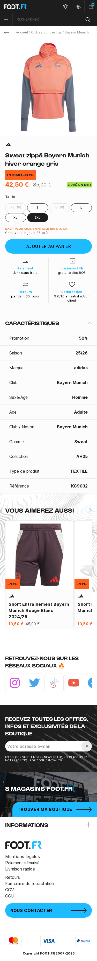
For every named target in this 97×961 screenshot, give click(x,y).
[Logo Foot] (24, 6)
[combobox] (55, 19)
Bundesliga (52, 32)
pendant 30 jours (25, 296)
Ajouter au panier (48, 246)
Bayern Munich (77, 32)
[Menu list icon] (6, 19)
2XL (37, 217)
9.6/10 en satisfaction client (71, 298)
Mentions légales (22, 856)
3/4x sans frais (25, 273)
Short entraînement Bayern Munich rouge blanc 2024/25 (39, 610)
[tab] (48, 323)
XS (12, 208)
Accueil (22, 32)
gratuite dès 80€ (72, 273)
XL (15, 217)
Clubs (35, 32)
